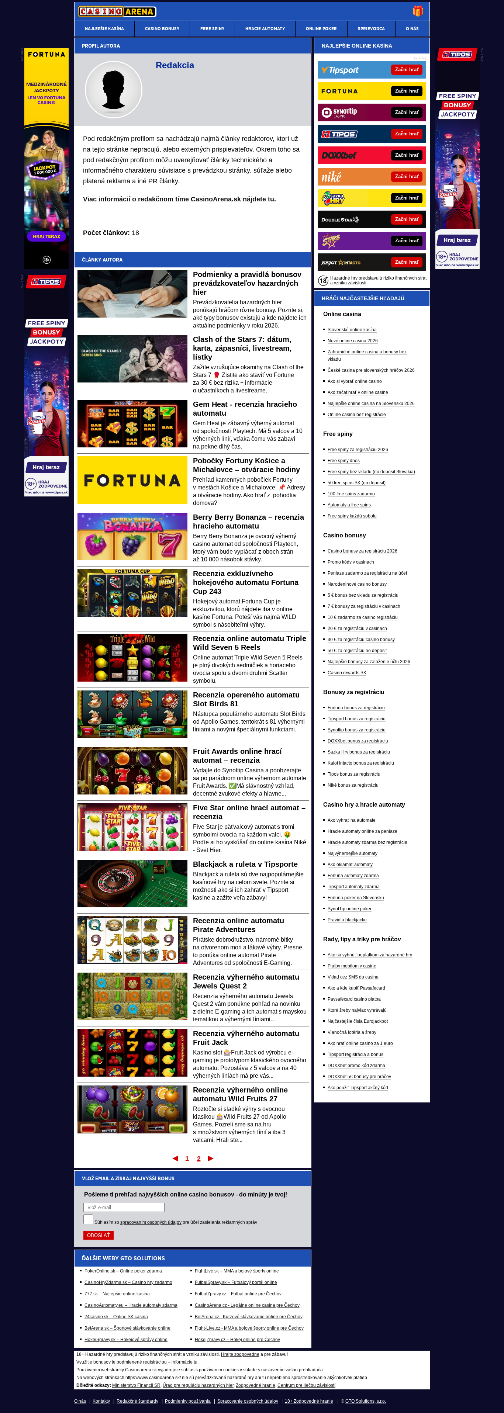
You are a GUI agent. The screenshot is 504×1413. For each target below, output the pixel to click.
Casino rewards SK (347, 672)
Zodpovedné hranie (255, 1385)
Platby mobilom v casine (352, 966)
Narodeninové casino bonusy (357, 584)
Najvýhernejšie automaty (352, 853)
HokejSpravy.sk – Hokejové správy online (126, 1339)
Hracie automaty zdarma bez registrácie (367, 842)
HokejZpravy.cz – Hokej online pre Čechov (237, 1339)
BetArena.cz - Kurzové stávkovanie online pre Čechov (249, 1316)
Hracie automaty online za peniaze (362, 831)
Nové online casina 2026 (353, 340)
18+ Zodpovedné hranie (309, 1401)
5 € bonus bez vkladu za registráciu (363, 595)
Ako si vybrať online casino (355, 381)
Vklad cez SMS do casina (353, 977)
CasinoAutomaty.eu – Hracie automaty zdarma (130, 1305)
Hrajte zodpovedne (240, 1354)
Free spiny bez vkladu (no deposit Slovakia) (371, 471)
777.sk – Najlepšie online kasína (117, 1293)
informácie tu (184, 1362)
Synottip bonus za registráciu (357, 730)
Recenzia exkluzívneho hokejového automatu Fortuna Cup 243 (245, 582)
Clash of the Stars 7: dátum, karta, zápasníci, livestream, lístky (242, 348)
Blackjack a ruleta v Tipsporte (245, 864)
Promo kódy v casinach (351, 562)
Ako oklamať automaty (350, 864)
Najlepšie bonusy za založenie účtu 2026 (369, 661)
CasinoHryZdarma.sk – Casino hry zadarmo (128, 1282)
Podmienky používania (188, 1401)
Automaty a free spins (349, 505)
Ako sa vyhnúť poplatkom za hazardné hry (370, 954)
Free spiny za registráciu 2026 (358, 449)
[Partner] (457, 267)
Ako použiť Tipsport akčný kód (358, 1087)
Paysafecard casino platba (354, 999)
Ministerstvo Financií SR (136, 1385)
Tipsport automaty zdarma (354, 886)
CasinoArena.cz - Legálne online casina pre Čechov (247, 1305)
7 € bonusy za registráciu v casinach (364, 606)
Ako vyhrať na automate (352, 820)
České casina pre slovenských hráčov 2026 (371, 370)
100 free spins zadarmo (351, 493)
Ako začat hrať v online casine (358, 392)
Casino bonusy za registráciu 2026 (362, 551)
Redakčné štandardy (137, 1401)
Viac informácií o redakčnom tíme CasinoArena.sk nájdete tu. (179, 199)
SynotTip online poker (350, 908)
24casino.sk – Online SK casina (116, 1316)
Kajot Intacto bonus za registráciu (361, 763)
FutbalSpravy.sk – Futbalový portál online (236, 1282)
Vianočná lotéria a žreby (352, 1032)
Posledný (211, 1158)
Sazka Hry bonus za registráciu (359, 752)
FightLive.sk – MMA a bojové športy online (237, 1271)
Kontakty (101, 1401)
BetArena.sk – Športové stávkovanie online (127, 1328)
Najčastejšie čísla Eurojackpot (358, 1021)
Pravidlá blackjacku (347, 919)
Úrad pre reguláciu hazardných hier (198, 1385)
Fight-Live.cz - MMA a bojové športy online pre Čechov (249, 1328)
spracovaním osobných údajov (151, 1222)
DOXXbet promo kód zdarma (356, 1065)
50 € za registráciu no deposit (357, 650)
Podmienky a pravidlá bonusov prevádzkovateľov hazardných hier (247, 283)
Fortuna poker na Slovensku (356, 897)
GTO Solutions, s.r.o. (365, 1401)
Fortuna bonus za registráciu (356, 707)
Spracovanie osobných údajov (247, 1401)
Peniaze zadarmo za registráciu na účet (367, 573)
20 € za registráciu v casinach (357, 628)
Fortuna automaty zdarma (353, 875)
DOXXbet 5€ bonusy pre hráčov (359, 1076)
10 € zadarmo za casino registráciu (363, 617)
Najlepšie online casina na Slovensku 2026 (371, 403)
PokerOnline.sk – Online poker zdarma (123, 1271)
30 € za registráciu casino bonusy (361, 639)
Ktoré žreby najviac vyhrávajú (357, 1010)
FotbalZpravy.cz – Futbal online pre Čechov (238, 1293)
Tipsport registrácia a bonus (355, 1054)
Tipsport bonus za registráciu (357, 718)
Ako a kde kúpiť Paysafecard (356, 988)
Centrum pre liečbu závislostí (306, 1385)
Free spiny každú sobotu (352, 516)
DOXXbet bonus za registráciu (358, 741)
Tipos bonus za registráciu (354, 774)
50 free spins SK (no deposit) (357, 482)
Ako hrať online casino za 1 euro (360, 1043)
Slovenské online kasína (352, 329)
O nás (80, 1401)
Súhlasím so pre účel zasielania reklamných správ (175, 1222)
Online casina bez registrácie (357, 414)
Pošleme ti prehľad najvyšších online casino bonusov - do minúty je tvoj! (185, 1194)
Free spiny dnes (344, 460)
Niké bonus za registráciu (353, 785)
